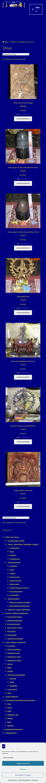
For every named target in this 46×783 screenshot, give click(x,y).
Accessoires (11, 646)
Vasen (9, 693)
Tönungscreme (15, 559)
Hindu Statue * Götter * (15, 628)
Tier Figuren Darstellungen (16, 675)
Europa (9, 708)
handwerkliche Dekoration (13, 729)
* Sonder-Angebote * (11, 697)
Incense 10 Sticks (15, 581)
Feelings (12, 573)
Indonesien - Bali (12, 715)
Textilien (10, 671)
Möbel (9, 668)
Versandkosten (25, 114)
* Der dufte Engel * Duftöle (15, 541)
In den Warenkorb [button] (23, 119)
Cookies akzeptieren (23, 763)
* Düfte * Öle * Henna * (12, 537)
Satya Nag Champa (16, 591)
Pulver (12, 552)
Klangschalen (11, 635)
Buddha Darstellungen (14, 620)
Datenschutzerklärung (24, 780)
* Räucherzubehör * (13, 599)
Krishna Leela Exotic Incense (19, 588)
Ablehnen (23, 769)
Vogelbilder (13, 686)
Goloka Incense (15, 577)
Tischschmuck (12, 689)
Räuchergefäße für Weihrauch (20, 606)
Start (6, 42)
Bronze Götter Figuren (14, 617)
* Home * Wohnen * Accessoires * (15, 642)
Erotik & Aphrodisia (13, 624)
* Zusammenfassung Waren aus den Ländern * (20, 700)
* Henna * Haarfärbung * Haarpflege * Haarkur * (23, 544)
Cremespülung (14, 548)
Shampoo (13, 555)
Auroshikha (13, 566)
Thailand (10, 726)
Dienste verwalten (8, 757)
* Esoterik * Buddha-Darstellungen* (16, 613)
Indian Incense (14, 584)
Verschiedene (14, 595)
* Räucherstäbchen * (14, 562)
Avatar (12, 570)
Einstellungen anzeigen (23, 775)
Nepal (9, 722)
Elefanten (13, 678)
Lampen (10, 664)
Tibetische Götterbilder (15, 639)
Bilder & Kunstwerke (14, 649)
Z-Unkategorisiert (11, 733)
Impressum (35, 780)
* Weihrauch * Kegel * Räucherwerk (18, 610)
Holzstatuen (11, 631)
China (9, 704)
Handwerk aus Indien (14, 660)
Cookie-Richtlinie (12, 780)
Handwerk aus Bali (13, 653)
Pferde (12, 682)
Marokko (10, 718)
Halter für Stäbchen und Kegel (20, 602)
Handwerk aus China (14, 657)
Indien (9, 711)
